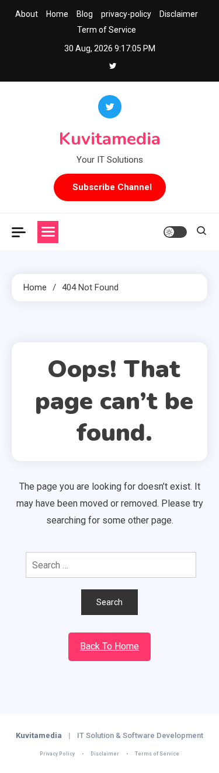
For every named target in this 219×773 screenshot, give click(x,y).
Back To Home (109, 646)
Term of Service (106, 29)
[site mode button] (175, 232)
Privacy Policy (57, 754)
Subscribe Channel (112, 187)
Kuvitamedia (110, 139)
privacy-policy (126, 14)
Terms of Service (157, 754)
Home (57, 14)
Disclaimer (178, 14)
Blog (85, 14)
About (26, 14)
